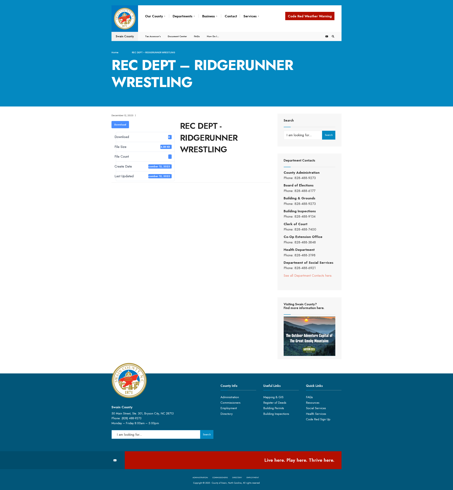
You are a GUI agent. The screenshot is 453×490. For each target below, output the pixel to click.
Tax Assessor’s (153, 36)
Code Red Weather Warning (310, 16)
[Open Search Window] (333, 36)
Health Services (316, 414)
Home (114, 52)
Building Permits (273, 408)
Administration (229, 397)
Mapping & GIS (273, 397)
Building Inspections (276, 414)
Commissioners (230, 402)
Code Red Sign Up (318, 419)
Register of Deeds (274, 402)
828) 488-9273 (131, 418)
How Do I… (213, 36)
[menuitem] (157, 15)
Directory (226, 414)
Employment (228, 408)
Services (250, 16)
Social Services (316, 408)
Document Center (177, 36)
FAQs (197, 36)
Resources (312, 402)
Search (329, 135)
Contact (231, 16)
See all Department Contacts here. (308, 275)
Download (120, 124)
